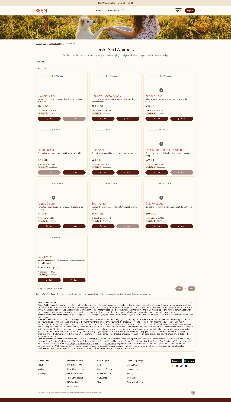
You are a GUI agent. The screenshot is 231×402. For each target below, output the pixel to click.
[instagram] (172, 367)
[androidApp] (189, 362)
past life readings (110, 346)
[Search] (123, 10)
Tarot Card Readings (75, 378)
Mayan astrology (84, 348)
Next (191, 289)
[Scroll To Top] (193, 393)
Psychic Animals (92, 341)
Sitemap (100, 382)
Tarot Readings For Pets (56, 341)
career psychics (135, 346)
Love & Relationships (75, 369)
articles (96, 338)
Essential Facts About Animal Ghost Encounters (120, 341)
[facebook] (176, 367)
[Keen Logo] (41, 11)
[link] (161, 90)
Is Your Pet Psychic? (75, 341)
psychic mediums (91, 346)
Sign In (178, 11)
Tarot (97, 343)
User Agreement (134, 369)
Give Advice (102, 378)
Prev (179, 289)
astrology (71, 343)
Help (99, 365)
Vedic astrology (98, 348)
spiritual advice (110, 343)
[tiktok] (181, 367)
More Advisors (73, 386)
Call (50, 119)
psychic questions (154, 346)
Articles (41, 369)
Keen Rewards (113, 11)
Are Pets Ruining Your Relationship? (160, 341)
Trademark (131, 378)
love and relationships (85, 343)
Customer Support (104, 369)
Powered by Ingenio (135, 382)
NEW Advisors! (73, 382)
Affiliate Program (104, 373)
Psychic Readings (74, 365)
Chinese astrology (117, 348)
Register (190, 11)
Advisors (97, 11)
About (40, 365)
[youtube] (186, 367)
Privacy (130, 373)
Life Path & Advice (74, 373)
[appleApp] (176, 362)
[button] (191, 302)
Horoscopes (42, 373)
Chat (75, 119)
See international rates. (141, 294)
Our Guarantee (133, 365)
